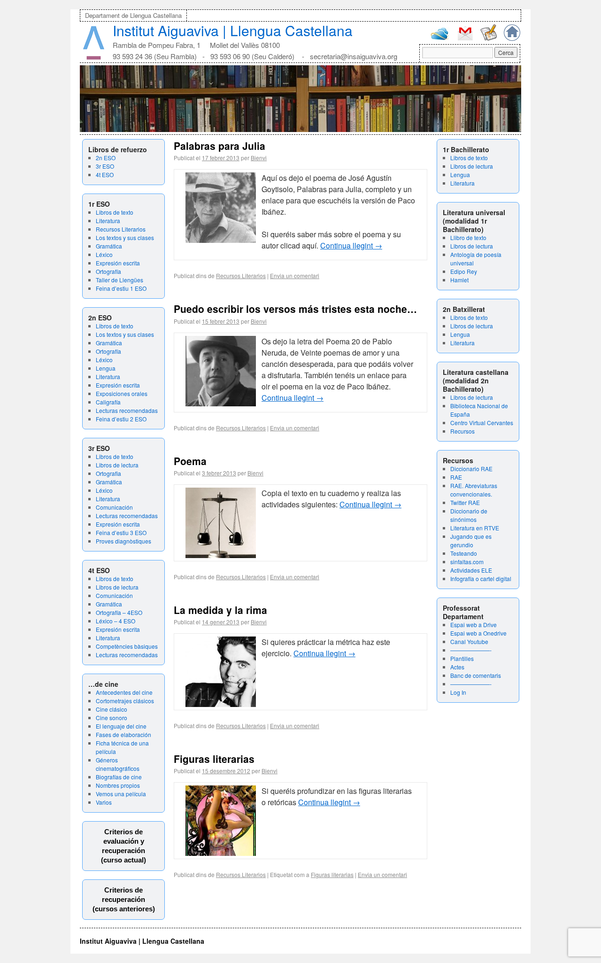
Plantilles (462, 658)
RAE (456, 477)
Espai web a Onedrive (478, 633)
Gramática (109, 246)
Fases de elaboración (123, 734)
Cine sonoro (111, 718)
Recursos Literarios (121, 229)
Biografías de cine (119, 777)
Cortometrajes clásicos (125, 701)
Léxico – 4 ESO (115, 621)
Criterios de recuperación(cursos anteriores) (123, 899)
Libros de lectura (117, 465)
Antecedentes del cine (124, 692)
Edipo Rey (463, 271)
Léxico (104, 254)
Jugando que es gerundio (471, 540)
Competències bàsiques (127, 646)
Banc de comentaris (475, 675)
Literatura (108, 221)
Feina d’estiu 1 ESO (121, 288)
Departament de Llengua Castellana (133, 15)
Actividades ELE (471, 570)
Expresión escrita (118, 263)
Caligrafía (108, 402)
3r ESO (105, 166)
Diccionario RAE (471, 469)
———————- (471, 650)
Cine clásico (111, 709)
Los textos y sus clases (125, 237)
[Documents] (488, 38)
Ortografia (108, 473)
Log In (458, 692)
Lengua (106, 368)
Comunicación (114, 507)
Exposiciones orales (121, 393)
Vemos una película (121, 794)
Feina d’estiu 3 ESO (121, 532)
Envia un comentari (294, 276)
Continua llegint (351, 245)
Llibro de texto (468, 237)
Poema (190, 461)
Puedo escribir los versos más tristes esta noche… (295, 309)
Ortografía (108, 271)
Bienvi (259, 158)
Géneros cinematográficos (117, 764)
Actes (457, 667)
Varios (104, 802)
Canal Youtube (469, 641)
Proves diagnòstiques (123, 541)
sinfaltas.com (467, 562)
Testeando (463, 553)
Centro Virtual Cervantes (481, 423)
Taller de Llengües (119, 280)
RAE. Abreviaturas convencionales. (473, 490)
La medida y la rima (220, 610)
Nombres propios (118, 785)
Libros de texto (114, 212)
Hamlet (459, 280)
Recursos (462, 431)
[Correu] (465, 39)
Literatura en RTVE (474, 528)
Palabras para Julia (219, 146)
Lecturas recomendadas (127, 410)
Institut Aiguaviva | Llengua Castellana (233, 30)
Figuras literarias (214, 759)
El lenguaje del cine (121, 726)
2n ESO (106, 158)
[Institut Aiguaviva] (94, 58)
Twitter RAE (465, 502)
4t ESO (105, 175)
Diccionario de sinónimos (468, 515)
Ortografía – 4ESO (119, 612)
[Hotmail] (440, 38)
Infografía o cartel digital (480, 578)
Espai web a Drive (473, 625)
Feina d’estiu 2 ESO (121, 419)
